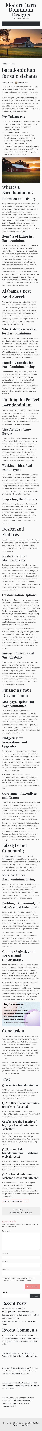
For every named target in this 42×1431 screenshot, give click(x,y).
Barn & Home (9, 1389)
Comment (6, 1231)
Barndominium (17, 1201)
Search (4, 1292)
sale (25, 1201)
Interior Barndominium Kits (13, 1308)
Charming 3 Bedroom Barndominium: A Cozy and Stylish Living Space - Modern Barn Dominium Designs (20, 1371)
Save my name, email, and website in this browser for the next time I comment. (19, 1279)
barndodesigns (23, 82)
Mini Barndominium (10, 1318)
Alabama (6, 1201)
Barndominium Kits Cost (20, 1374)
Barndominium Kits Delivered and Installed (20, 1315)
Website (5, 1269)
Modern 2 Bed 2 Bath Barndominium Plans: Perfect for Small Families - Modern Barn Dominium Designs (18, 1400)
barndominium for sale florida (21, 1213)
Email (5, 1261)
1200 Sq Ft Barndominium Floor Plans (18, 1312)
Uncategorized (8, 64)
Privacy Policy (24, 1425)
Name (5, 1253)
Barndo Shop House (21, 1210)
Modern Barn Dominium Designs (21, 9)
